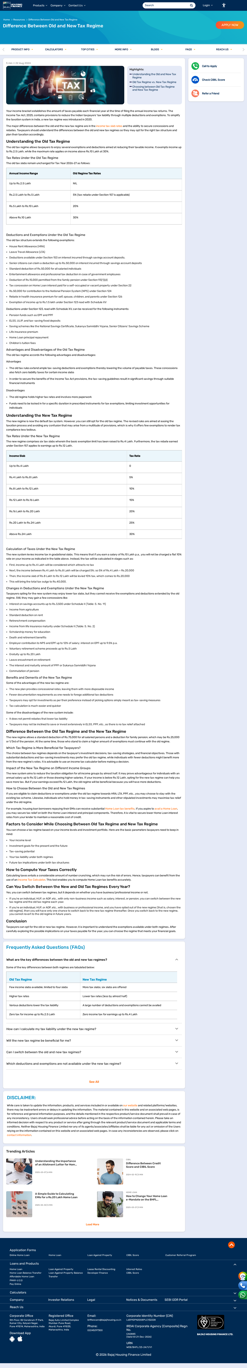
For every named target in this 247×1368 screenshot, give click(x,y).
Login (206, 5)
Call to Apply (209, 66)
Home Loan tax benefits (119, 808)
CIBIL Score (132, 1255)
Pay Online (15, 1284)
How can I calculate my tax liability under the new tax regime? (51, 1029)
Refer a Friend (210, 93)
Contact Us (76, 5)
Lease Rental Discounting (101, 1269)
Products (39, 5)
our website (130, 1105)
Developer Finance (97, 1273)
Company (57, 5)
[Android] (12, 1339)
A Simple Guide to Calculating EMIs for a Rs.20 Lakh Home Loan (56, 1195)
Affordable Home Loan (22, 1276)
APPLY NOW (230, 25)
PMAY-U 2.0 (16, 1280)
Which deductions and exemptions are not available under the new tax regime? (63, 1063)
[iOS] (20, 1339)
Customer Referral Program (180, 1255)
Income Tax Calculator (31, 879)
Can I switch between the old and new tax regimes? (43, 1052)
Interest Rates (134, 1269)
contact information (19, 1135)
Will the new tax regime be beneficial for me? (38, 1040)
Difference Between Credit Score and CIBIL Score (143, 1165)
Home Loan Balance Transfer (25, 1273)
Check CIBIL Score (213, 79)
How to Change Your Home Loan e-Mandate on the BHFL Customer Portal (146, 1197)
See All (94, 1082)
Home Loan (55, 1255)
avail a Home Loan (166, 808)
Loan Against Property (99, 1255)
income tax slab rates (109, 126)
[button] (224, 5)
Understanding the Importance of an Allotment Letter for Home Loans (56, 1162)
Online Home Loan (20, 1255)
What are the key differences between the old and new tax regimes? (56, 959)
